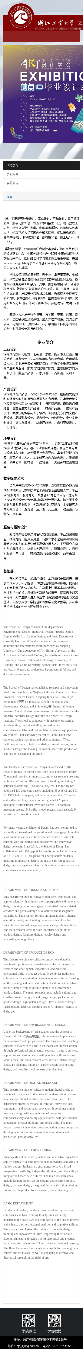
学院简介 (12, 165)
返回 (10, 196)
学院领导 (13, 183)
